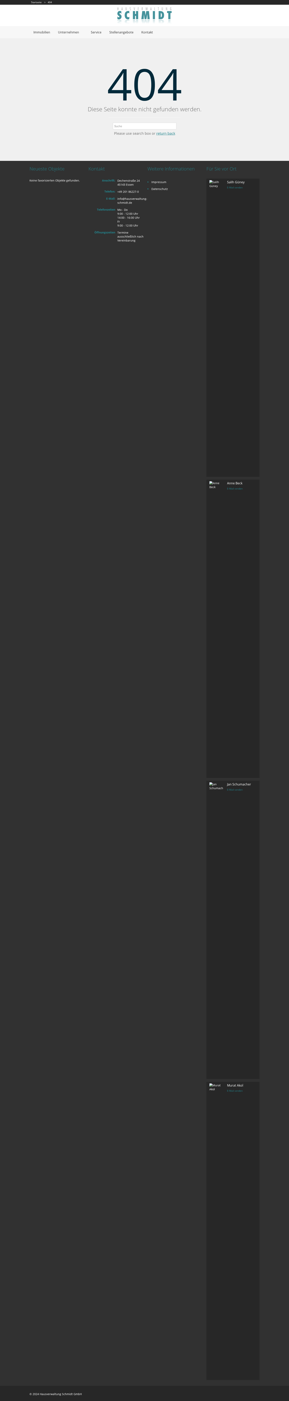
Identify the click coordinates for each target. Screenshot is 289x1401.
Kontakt (147, 32)
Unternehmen (68, 32)
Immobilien (41, 32)
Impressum (158, 182)
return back (165, 133)
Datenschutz (159, 189)
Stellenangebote (121, 32)
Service (96, 32)
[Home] (144, 15)
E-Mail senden (235, 187)
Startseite (36, 2)
